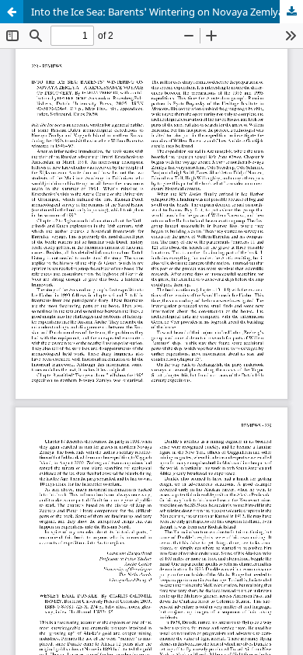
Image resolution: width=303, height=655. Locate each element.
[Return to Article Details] (11, 11)
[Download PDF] (291, 11)
